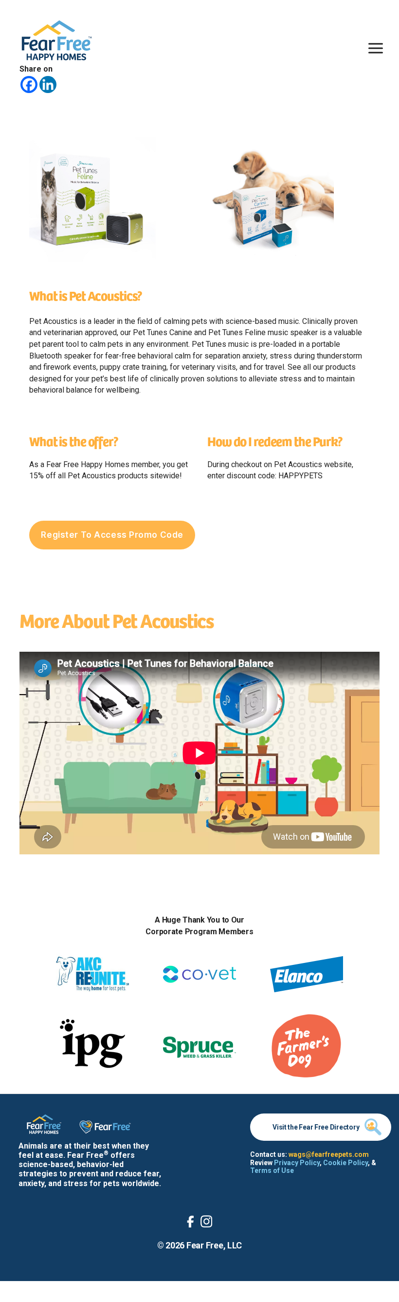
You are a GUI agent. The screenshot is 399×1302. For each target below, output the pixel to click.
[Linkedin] (47, 84)
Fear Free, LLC (214, 1245)
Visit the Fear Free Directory (315, 1127)
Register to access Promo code (112, 535)
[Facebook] (28, 84)
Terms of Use (272, 1170)
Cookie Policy (345, 1163)
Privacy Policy (297, 1163)
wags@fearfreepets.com (329, 1154)
